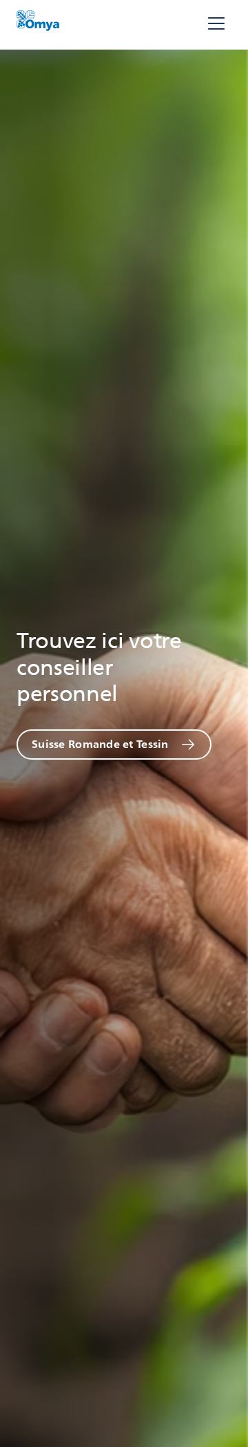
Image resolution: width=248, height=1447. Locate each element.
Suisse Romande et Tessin (100, 744)
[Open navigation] (216, 25)
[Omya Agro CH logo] (38, 24)
